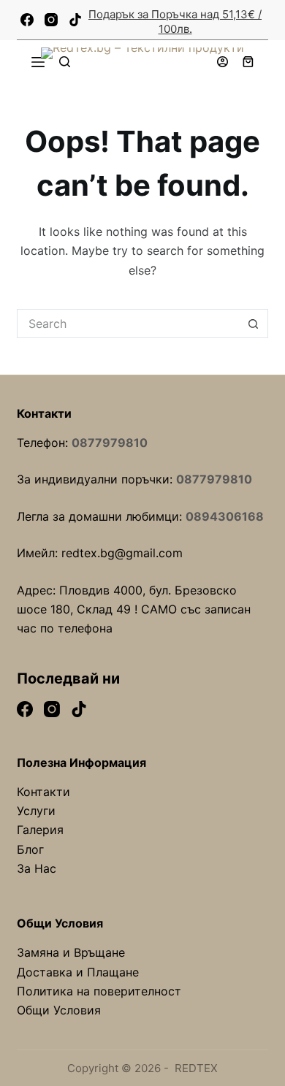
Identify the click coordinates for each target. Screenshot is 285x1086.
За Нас (36, 868)
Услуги (36, 810)
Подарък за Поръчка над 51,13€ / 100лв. (175, 21)
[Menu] (38, 62)
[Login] (222, 61)
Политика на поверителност (99, 991)
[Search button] (253, 323)
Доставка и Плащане (78, 972)
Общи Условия (59, 1010)
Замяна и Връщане (71, 952)
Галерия (40, 829)
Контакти (43, 791)
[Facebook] (27, 19)
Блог (30, 849)
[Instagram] (51, 19)
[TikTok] (75, 19)
